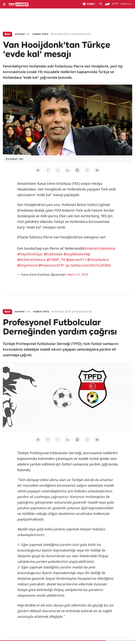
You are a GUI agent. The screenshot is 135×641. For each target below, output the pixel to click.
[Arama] (101, 4)
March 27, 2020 (78, 274)
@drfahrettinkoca (31, 259)
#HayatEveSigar (30, 254)
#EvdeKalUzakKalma (98, 248)
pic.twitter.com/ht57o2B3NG (88, 265)
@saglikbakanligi (77, 254)
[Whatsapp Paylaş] (87, 170)
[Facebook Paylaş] (47, 170)
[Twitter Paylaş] (57, 170)
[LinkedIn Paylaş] (67, 170)
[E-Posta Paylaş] (97, 170)
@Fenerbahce (98, 259)
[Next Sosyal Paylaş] (37, 170)
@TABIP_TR (56, 259)
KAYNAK (20, 34)
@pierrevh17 (76, 259)
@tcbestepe (53, 254)
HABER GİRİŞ (41, 34)
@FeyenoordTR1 (51, 265)
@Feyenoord (27, 265)
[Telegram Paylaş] (77, 170)
